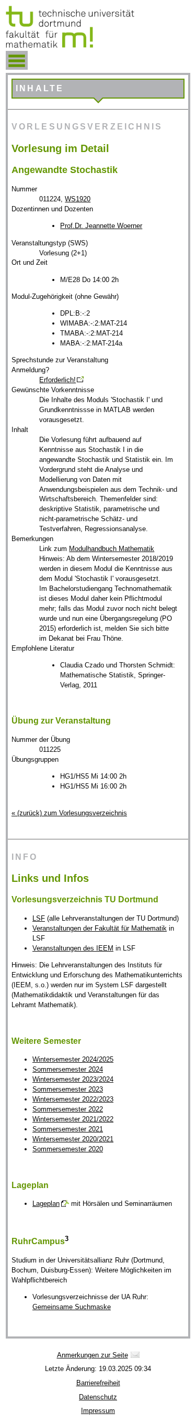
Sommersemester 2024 (67, 1069)
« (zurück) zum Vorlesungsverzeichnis (69, 813)
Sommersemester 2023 (67, 1089)
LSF (38, 918)
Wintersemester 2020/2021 (72, 1139)
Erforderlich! (57, 380)
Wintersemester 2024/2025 (72, 1059)
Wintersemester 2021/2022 (72, 1119)
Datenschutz (98, 1397)
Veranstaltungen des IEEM (72, 948)
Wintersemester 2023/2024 (72, 1079)
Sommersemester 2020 (67, 1149)
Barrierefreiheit (98, 1383)
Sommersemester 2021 (67, 1129)
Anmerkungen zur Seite (92, 1355)
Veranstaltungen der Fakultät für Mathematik (99, 928)
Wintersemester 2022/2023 (72, 1099)
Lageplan (46, 1203)
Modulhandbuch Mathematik (111, 549)
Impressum (98, 1411)
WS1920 (77, 199)
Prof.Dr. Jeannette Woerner (101, 226)
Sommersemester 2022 (67, 1109)
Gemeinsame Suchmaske (71, 1307)
